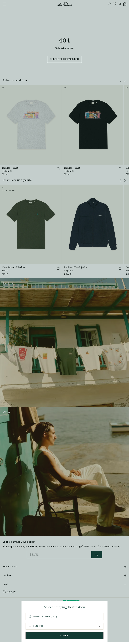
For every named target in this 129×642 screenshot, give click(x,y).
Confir (64, 635)
